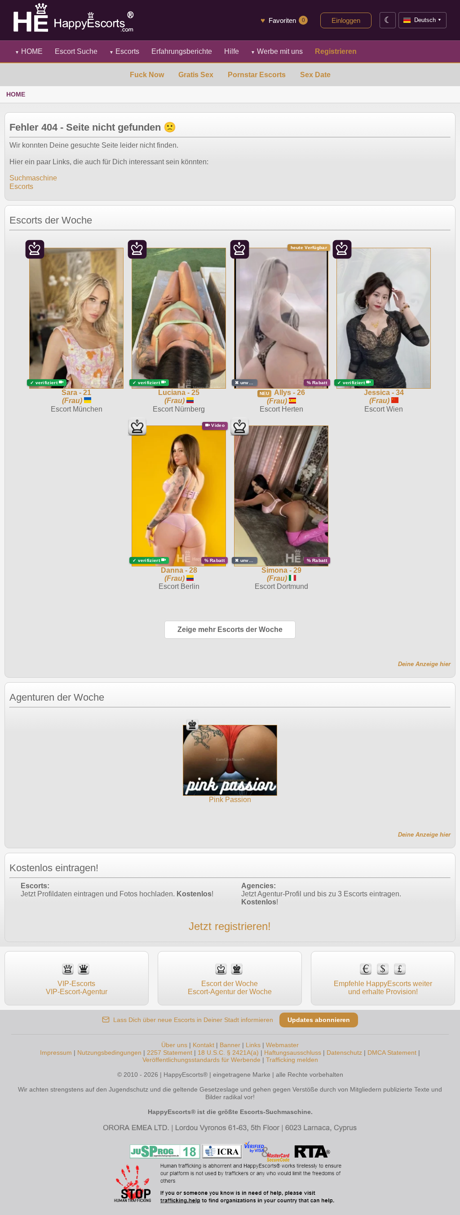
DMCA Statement (391, 1052)
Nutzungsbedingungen (109, 1052)
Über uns (174, 1044)
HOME (29, 51)
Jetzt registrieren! (230, 926)
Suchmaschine (33, 178)
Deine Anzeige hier (424, 664)
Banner (230, 1044)
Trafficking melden (292, 1059)
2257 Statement (169, 1052)
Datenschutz (344, 1052)
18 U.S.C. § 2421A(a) (228, 1052)
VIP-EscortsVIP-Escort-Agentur (76, 988)
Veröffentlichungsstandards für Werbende (201, 1059)
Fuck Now (147, 75)
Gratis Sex (195, 75)
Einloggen (346, 20)
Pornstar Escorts (257, 75)
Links (253, 1044)
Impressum (56, 1052)
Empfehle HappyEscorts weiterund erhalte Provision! (383, 988)
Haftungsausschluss (292, 1052)
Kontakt (203, 1044)
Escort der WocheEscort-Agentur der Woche (230, 988)
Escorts (124, 51)
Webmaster (282, 1044)
